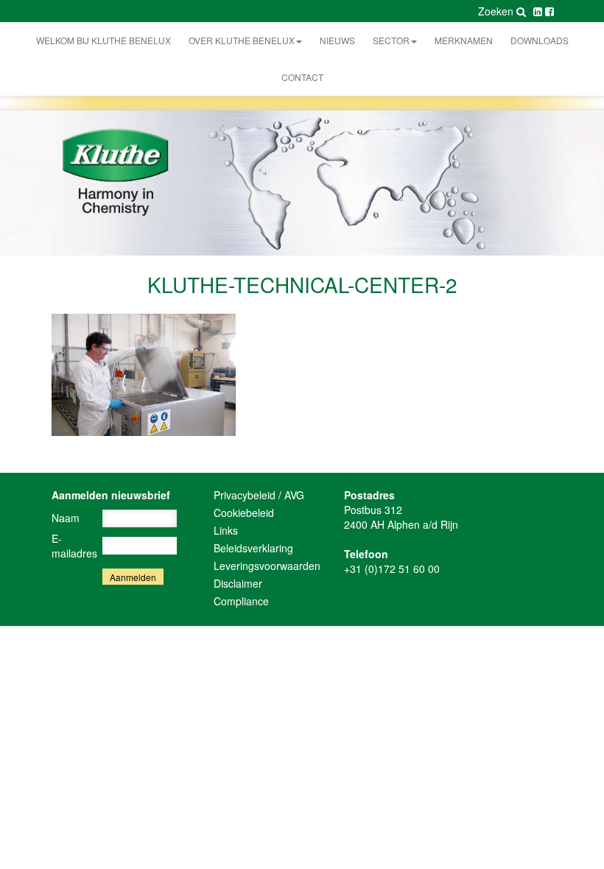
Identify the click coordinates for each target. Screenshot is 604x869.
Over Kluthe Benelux (242, 40)
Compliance (241, 601)
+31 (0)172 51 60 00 (392, 568)
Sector (391, 40)
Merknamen (464, 40)
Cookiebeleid (244, 512)
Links (226, 530)
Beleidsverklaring (253, 548)
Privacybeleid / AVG (259, 495)
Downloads (539, 40)
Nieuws (337, 40)
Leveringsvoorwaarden (267, 565)
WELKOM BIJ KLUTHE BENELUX (103, 40)
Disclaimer (238, 583)
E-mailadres (74, 545)
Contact (302, 77)
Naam (66, 517)
